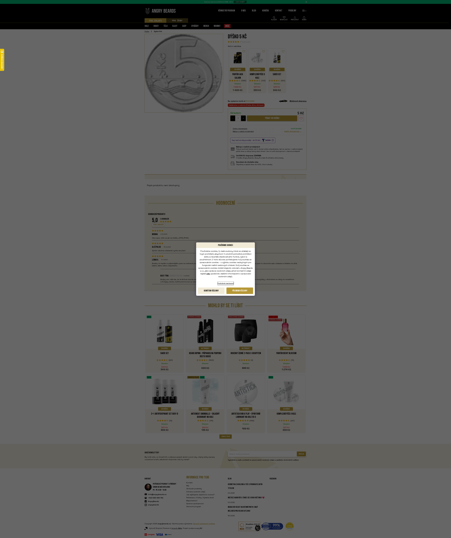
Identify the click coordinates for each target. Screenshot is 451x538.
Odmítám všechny (211, 290)
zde (208, 273)
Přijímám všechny (239, 290)
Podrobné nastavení (226, 283)
